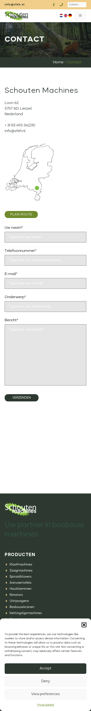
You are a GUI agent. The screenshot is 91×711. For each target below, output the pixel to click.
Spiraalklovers (21, 576)
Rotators (16, 595)
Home (58, 62)
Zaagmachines (21, 570)
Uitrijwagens (19, 601)
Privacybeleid (45, 705)
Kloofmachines (21, 564)
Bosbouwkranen (22, 607)
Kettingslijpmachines (26, 613)
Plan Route (21, 214)
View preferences (45, 694)
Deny (45, 681)
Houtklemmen (21, 588)
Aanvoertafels (21, 582)
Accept (45, 668)
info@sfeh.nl (15, 4)
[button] (84, 624)
